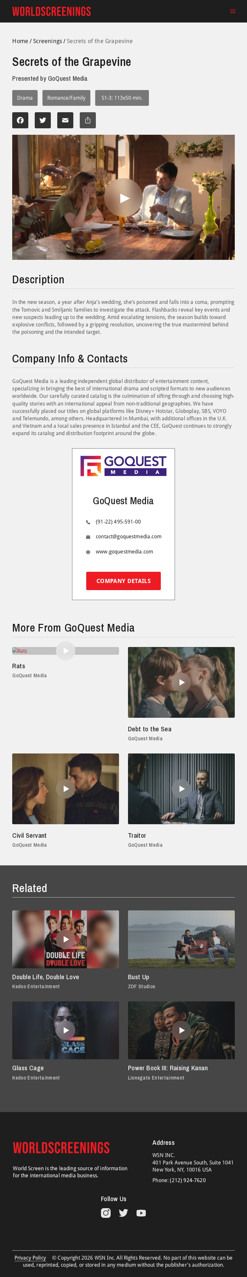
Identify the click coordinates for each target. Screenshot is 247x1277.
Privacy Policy (30, 1258)
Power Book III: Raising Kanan (168, 1067)
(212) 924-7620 (188, 1180)
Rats (18, 665)
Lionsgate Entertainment (156, 1077)
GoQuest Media (29, 675)
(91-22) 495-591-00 (118, 522)
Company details (123, 581)
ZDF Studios (141, 986)
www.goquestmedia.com (124, 552)
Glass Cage (28, 1067)
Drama (25, 98)
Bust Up (139, 976)
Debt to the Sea (149, 729)
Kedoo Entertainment (36, 986)
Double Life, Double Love (45, 976)
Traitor (137, 835)
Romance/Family (66, 98)
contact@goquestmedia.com (128, 537)
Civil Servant (29, 835)
